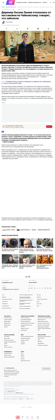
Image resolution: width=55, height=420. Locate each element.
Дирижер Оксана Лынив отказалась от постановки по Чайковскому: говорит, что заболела (35, 7)
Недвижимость (8, 351)
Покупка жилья (7, 355)
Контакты (39, 294)
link (29, 288)
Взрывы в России (25, 328)
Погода (5, 326)
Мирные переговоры (25, 321)
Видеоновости (7, 323)
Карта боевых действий (26, 319)
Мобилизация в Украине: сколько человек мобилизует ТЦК (44, 328)
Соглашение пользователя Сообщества (24, 304)
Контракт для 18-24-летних (44, 323)
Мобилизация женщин (43, 321)
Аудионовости (7, 325)
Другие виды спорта (25, 360)
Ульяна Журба (9, 22)
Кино (22, 334)
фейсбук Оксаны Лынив (13, 25)
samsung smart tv (30, 399)
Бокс (22, 353)
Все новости (7, 316)
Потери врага (24, 330)
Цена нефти (6, 336)
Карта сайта (39, 303)
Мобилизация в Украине (44, 316)
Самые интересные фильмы (27, 336)
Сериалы (23, 343)
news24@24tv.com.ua (7, 282)
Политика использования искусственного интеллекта (25, 297)
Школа (39, 339)
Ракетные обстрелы (25, 317)
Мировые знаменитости (34, 2)
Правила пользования (6, 308)
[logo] (10, 2)
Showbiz (3, 7)
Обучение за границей (43, 345)
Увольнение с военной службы (44, 317)
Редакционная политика (7, 299)
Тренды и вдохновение (9, 357)
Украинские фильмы (25, 338)
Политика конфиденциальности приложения (26, 300)
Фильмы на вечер (25, 340)
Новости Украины (8, 319)
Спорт (22, 351)
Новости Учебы (42, 334)
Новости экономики (9, 334)
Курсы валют (7, 338)
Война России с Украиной (27, 316)
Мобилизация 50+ (41, 319)
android (7, 399)
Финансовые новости (9, 340)
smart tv (22, 399)
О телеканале (5, 301)
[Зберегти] (48, 29)
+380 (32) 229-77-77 (11, 391)
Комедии (23, 341)
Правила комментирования (25, 306)
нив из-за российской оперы (12, 83)
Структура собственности (42, 299)
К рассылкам (46, 368)
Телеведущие (5, 303)
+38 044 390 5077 (33, 282)
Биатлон (23, 358)
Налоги (5, 345)
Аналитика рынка (8, 353)
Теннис (22, 357)
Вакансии (39, 297)
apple (15, 399)
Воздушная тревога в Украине (27, 323)
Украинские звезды (21, 2)
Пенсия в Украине (8, 347)
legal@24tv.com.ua (19, 392)
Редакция (4, 297)
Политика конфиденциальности (26, 294)
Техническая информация (24, 308)
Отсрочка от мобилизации (43, 325)
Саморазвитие (41, 343)
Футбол (22, 355)
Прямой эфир (7, 321)
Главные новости (8, 317)
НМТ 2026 (40, 341)
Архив (38, 301)
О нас (3, 294)
